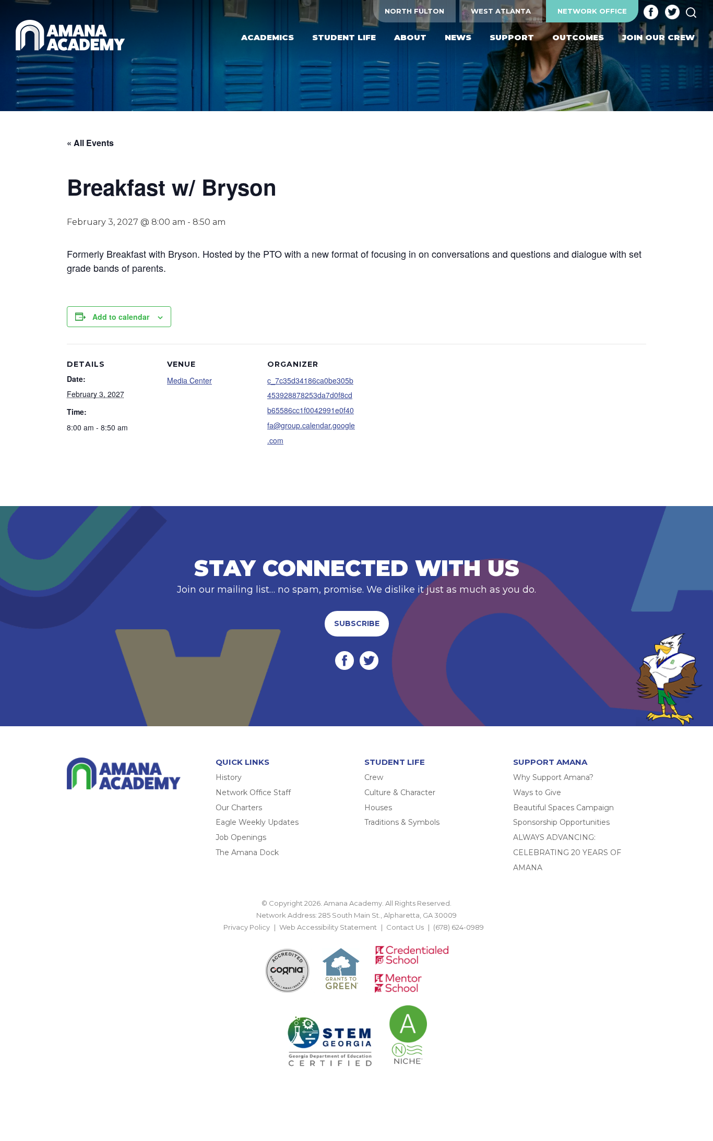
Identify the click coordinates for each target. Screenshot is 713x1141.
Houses (378, 807)
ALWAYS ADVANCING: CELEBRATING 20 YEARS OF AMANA (567, 852)
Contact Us (405, 927)
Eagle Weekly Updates (257, 822)
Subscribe (356, 623)
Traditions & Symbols (401, 822)
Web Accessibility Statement (328, 927)
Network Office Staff (253, 792)
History (229, 777)
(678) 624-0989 (458, 927)
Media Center (189, 380)
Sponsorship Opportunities (561, 822)
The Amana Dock (247, 852)
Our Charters (239, 807)
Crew (373, 777)
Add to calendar (120, 316)
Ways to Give (537, 792)
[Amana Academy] (72, 35)
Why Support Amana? (553, 777)
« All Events (90, 143)
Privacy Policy (246, 927)
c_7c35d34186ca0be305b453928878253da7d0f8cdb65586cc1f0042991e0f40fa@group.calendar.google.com (311, 410)
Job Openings (241, 837)
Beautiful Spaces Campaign (563, 807)
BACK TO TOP (356, 939)
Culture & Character (399, 792)
